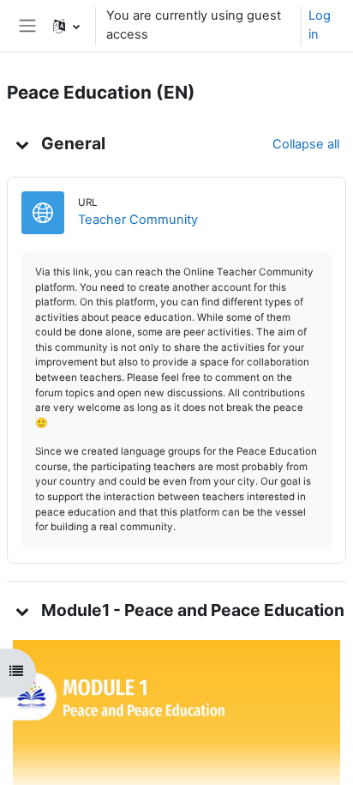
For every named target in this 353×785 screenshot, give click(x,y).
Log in (319, 25)
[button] (66, 25)
